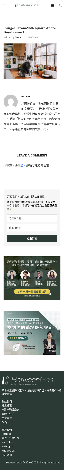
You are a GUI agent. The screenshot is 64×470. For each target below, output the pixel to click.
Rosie (18, 37)
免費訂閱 (32, 238)
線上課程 (7, 405)
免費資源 (7, 418)
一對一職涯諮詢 (10, 409)
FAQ (4, 422)
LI (7, 455)
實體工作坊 (8, 414)
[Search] (60, 5)
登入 (23, 165)
